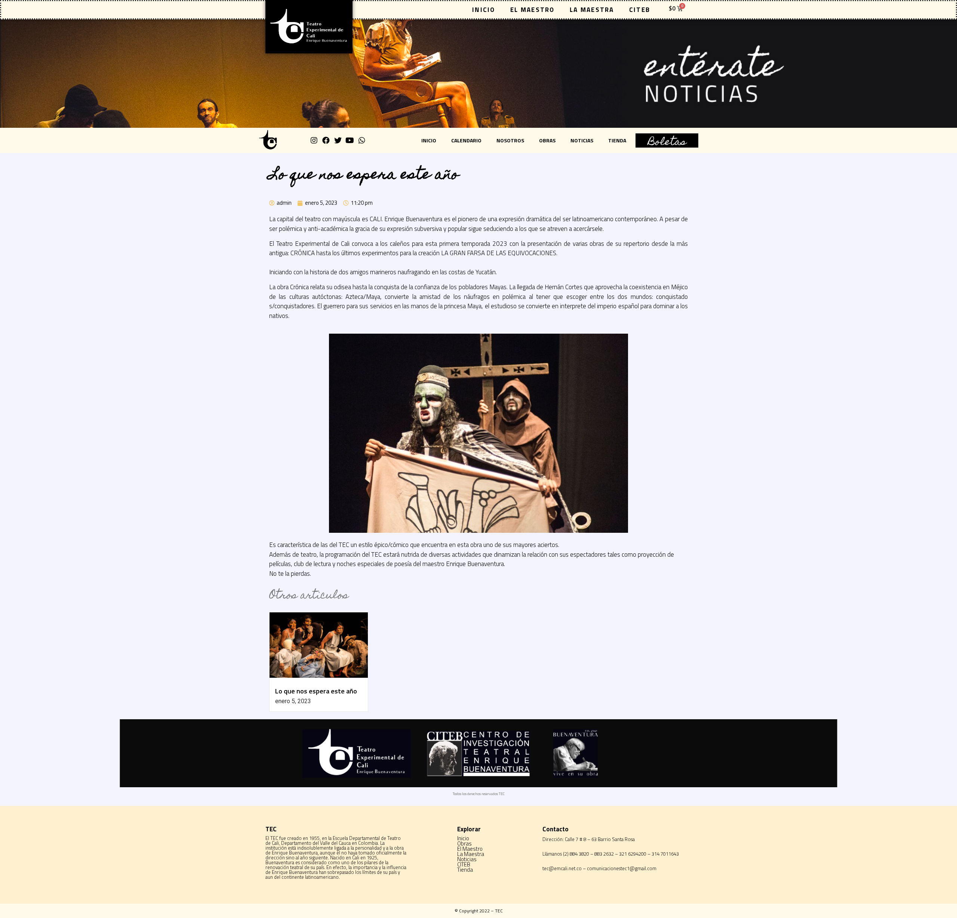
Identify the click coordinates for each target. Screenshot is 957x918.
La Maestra (592, 10)
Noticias (581, 140)
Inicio (483, 10)
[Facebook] (326, 140)
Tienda (617, 140)
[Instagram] (314, 140)
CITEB (639, 10)
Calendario (466, 140)
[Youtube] (350, 140)
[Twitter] (338, 140)
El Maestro (532, 10)
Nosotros (510, 140)
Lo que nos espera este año (316, 691)
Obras (547, 140)
